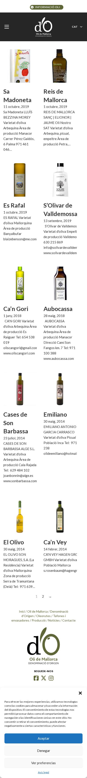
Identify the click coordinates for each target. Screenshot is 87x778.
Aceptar (44, 738)
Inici (22, 611)
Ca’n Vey (55, 542)
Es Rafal (14, 205)
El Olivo (13, 542)
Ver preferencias (43, 763)
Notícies (54, 620)
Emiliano (55, 414)
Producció (39, 620)
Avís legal (43, 772)
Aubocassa (58, 308)
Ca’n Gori (15, 308)
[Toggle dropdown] (81, 26)
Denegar (43, 751)
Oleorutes (43, 616)
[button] (80, 693)
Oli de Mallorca (37, 611)
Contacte (69, 620)
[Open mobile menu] (6, 27)
